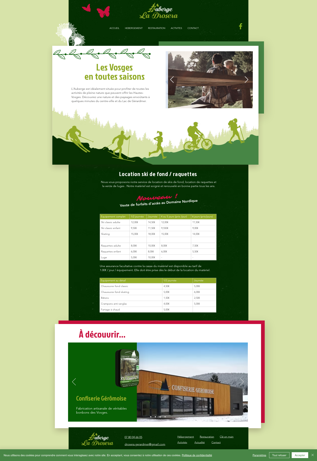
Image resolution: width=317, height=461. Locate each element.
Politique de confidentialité (197, 455)
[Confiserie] (160, 417)
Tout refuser (279, 455)
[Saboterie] (155, 416)
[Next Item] (246, 79)
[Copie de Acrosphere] (165, 416)
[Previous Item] (172, 79)
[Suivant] (242, 382)
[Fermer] (312, 455)
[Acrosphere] (150, 416)
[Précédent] (74, 382)
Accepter (300, 455)
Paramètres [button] (259, 455)
